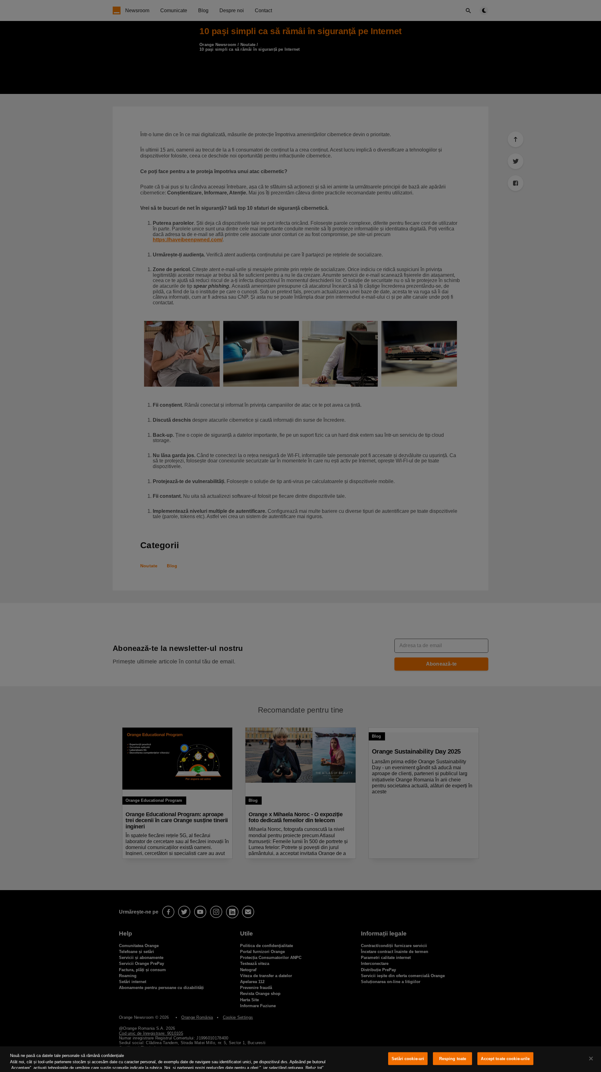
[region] (300, 1059)
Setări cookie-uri (408, 1058)
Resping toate (452, 1058)
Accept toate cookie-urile (505, 1058)
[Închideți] (591, 1058)
